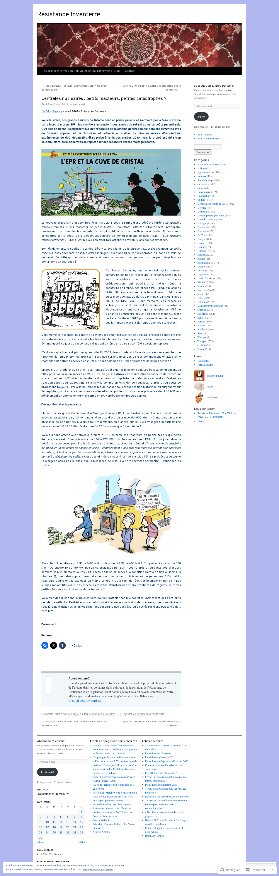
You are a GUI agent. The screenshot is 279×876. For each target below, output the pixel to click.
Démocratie (203, 211)
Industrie (202, 254)
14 (74, 822)
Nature (200, 286)
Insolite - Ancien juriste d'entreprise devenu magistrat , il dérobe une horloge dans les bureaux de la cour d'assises (115, 749)
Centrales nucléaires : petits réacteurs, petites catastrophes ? (103, 99)
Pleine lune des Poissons (158, 753)
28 (74, 832)
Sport (200, 333)
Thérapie (201, 337)
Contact (130, 71)
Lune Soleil (203, 360)
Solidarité (202, 329)
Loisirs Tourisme (206, 278)
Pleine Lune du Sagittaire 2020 (161, 784)
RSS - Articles (205, 134)
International (203, 262)
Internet (201, 266)
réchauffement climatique (210, 305)
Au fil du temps (205, 180)
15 (81, 822)
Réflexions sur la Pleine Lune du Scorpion (167, 796)
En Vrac (201, 235)
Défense (201, 207)
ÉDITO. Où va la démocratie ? (161, 773)
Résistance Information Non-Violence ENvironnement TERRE (81, 71)
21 (74, 827)
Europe (201, 243)
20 (67, 827)
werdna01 (79, 104)
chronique (202, 184)
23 (40, 832)
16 (40, 827)
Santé (200, 317)
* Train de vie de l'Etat (208, 164)
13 (67, 822)
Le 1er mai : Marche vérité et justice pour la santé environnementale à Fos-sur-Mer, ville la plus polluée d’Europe (115, 796)
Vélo (203, 345)
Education (202, 231)
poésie (200, 294)
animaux (201, 176)
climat (200, 188)
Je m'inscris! (47, 772)
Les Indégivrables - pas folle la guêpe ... (113, 804)
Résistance (202, 313)
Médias (201, 282)
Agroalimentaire (205, 172)
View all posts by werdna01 (87, 700)
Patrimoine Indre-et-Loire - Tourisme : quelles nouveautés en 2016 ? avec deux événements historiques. (113, 812)
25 (54, 832)
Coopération (203, 195)
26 (61, 832)
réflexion (202, 309)
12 (61, 822)
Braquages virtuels (154, 835)
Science (201, 321)
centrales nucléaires (104, 714)
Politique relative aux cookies (98, 869)
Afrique (201, 168)
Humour (201, 250)
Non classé (203, 290)
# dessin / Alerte (101, 831)
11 (54, 822)
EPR (119, 714)
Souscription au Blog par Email (214, 86)
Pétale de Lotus (205, 364)
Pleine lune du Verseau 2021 (160, 757)
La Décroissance (51, 111)
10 (47, 822)
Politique (202, 301)
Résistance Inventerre (68, 15)
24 (47, 832)
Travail (200, 349)
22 (81, 827)
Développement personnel (210, 215)
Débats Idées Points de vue (211, 203)
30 (40, 837)
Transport (202, 341)
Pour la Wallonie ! (102, 820)
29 (81, 832)
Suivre (201, 116)
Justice (200, 270)
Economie (202, 227)
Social (200, 325)
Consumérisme (205, 192)
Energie (74, 714)
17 (47, 827)
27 (67, 832)
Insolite (201, 258)
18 (54, 827)
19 (61, 827)
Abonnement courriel (51, 741)
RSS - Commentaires (208, 138)
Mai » (81, 842)
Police (200, 298)
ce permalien (141, 714)
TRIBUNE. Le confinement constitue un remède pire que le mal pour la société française (166, 804)
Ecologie (201, 223)
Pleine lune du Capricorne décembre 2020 (166, 761)
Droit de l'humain (206, 219)
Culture (201, 199)
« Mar (40, 842)
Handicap (202, 247)
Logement (202, 274)
